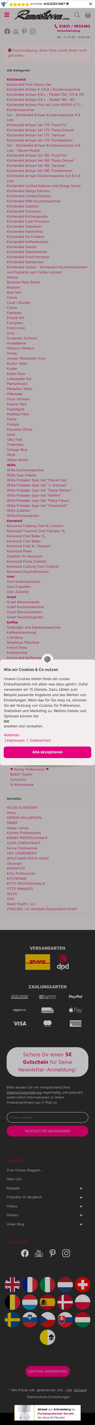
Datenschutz (40, 740)
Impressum (16, 740)
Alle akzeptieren (47, 752)
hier (6, 721)
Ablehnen (11, 735)
